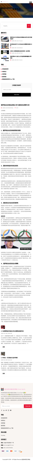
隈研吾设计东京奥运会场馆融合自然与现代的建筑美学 (21, 38)
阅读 (4, 347)
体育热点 (4, 71)
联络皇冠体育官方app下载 (8, 79)
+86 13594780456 (8, 448)
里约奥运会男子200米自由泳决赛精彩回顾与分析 (21, 45)
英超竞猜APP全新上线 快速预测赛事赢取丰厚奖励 (20, 57)
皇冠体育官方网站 (26, 459)
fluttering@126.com (9, 445)
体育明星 (4, 74)
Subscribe (16, 94)
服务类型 (4, 76)
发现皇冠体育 (5, 69)
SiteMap (3, 435)
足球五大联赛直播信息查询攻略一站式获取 (20, 51)
